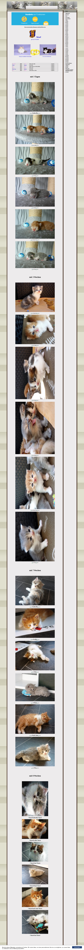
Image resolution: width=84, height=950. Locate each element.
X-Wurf (66, 51)
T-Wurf (66, 46)
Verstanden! (77, 947)
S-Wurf (66, 44)
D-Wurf (66, 25)
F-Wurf (66, 27)
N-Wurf (66, 38)
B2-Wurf (66, 56)
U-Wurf (66, 47)
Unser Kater (67, 17)
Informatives (67, 64)
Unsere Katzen (67, 18)
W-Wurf (66, 50)
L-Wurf (66, 35)
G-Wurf (66, 29)
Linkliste (66, 65)
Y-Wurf (66, 52)
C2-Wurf (67, 57)
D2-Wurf (67, 59)
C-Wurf (66, 23)
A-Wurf (66, 21)
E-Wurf (66, 26)
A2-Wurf (67, 55)
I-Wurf (66, 31)
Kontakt (66, 67)
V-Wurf (66, 48)
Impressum (67, 68)
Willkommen (67, 13)
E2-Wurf (66, 60)
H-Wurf (66, 30)
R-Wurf (66, 43)
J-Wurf (66, 33)
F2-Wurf (66, 61)
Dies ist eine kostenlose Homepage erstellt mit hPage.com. (35, 27)
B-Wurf (66, 22)
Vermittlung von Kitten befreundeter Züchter (69, 70)
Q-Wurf (66, 42)
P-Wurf (66, 40)
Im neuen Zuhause (68, 63)
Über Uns (67, 14)
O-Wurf (66, 39)
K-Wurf (66, 34)
